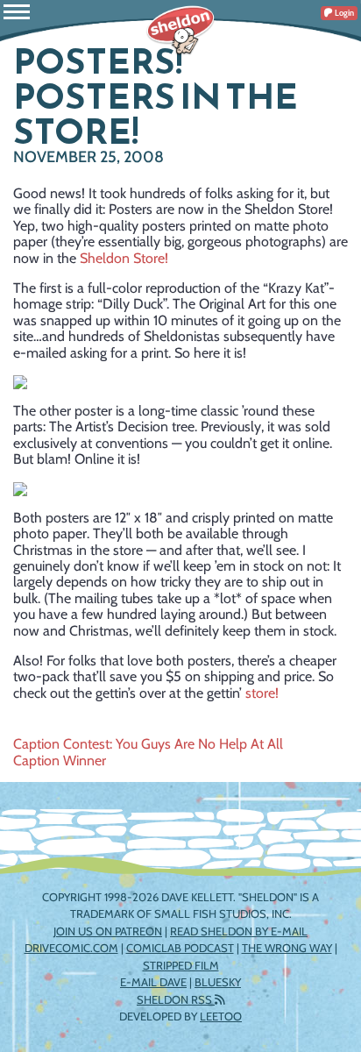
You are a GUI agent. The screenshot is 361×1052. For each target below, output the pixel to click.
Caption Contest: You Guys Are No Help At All (148, 744)
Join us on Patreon (107, 931)
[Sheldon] (180, 30)
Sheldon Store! (124, 258)
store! (262, 693)
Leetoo (221, 1016)
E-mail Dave (153, 982)
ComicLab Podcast (180, 948)
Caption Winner (59, 760)
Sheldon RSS (176, 999)
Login (343, 12)
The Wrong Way (287, 948)
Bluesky (218, 982)
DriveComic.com (71, 948)
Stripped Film (181, 965)
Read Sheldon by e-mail (239, 931)
